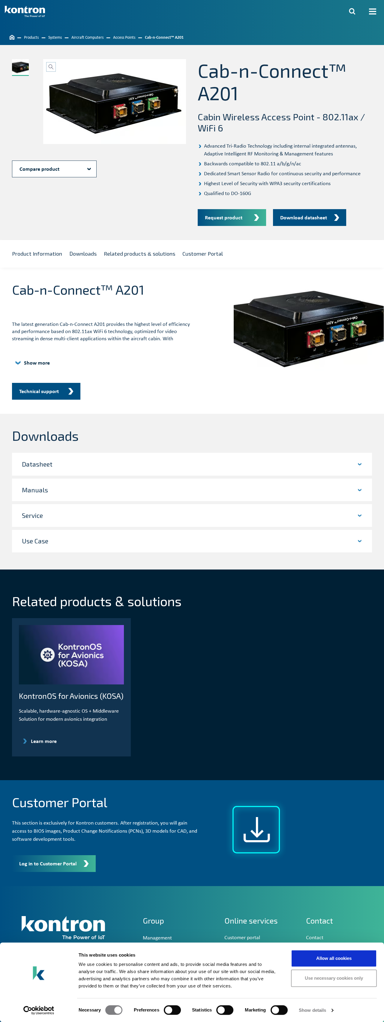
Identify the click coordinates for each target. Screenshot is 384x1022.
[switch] (172, 1010)
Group (153, 920)
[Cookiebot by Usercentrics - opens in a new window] (39, 1010)
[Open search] (352, 11)
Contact (314, 938)
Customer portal (242, 938)
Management (157, 938)
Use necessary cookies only (334, 978)
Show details (312, 1010)
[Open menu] (372, 11)
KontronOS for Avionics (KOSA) (71, 695)
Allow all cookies (334, 958)
